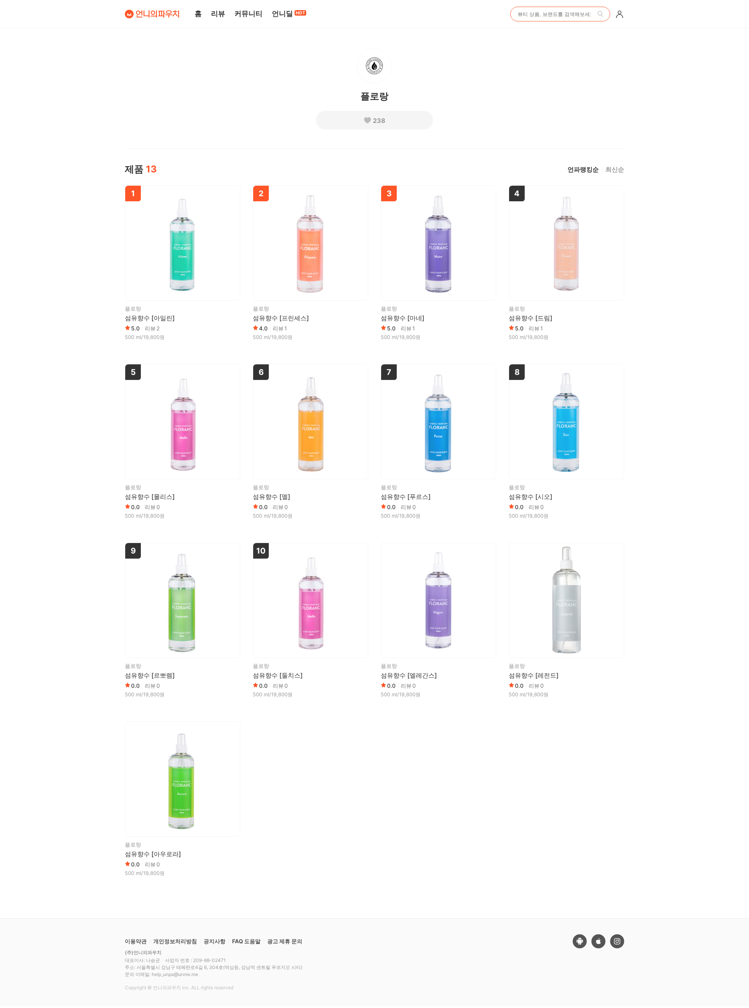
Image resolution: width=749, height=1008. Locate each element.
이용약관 (136, 941)
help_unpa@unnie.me (175, 974)
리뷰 (218, 13)
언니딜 (288, 13)
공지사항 (214, 941)
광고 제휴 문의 (284, 941)
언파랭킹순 (583, 169)
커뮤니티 (248, 13)
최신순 (614, 169)
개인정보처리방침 (175, 941)
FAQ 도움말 (246, 941)
